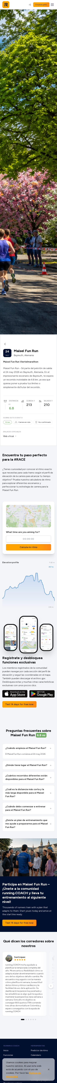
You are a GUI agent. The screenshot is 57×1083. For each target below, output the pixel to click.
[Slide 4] (30, 1019)
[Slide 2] (26, 1019)
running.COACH (11, 1046)
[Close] (48, 1069)
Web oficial (8, 436)
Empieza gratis (41, 5)
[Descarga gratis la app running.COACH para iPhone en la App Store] (14, 694)
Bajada (47, 401)
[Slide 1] (22, 1019)
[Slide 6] (35, 1019)
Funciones (8, 1055)
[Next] (50, 986)
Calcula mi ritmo (28, 547)
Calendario (36, 1055)
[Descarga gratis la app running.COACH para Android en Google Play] (42, 694)
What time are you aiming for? (23, 532)
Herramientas (38, 1046)
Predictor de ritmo (39, 1050)
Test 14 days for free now (19, 704)
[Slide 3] (28, 1019)
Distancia (13, 401)
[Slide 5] (33, 1019)
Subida (29, 401)
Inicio (6, 1050)
